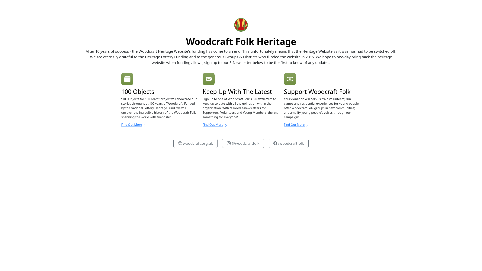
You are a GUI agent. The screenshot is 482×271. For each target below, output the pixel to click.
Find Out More (131, 125)
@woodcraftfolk (245, 143)
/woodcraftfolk (290, 143)
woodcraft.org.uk (197, 143)
